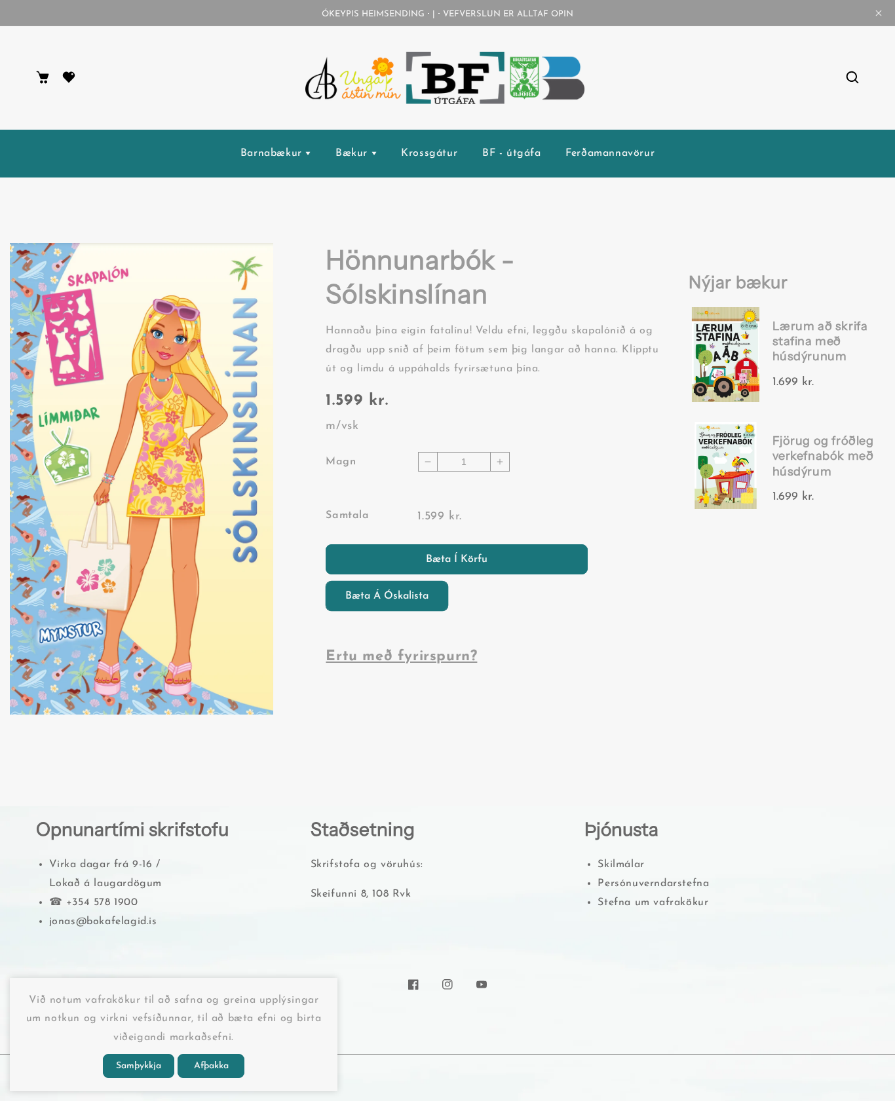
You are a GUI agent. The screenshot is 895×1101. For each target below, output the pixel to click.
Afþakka (211, 1066)
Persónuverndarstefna (653, 883)
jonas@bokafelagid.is (103, 921)
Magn (341, 462)
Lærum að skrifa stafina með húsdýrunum (820, 341)
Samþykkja (138, 1066)
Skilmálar (621, 864)
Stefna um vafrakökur (653, 902)
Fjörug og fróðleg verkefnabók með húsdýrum (823, 456)
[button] (852, 78)
